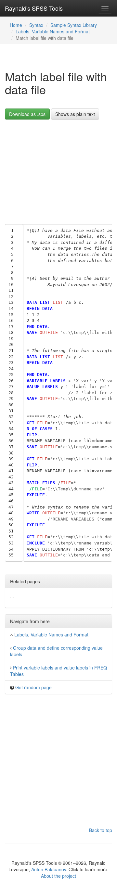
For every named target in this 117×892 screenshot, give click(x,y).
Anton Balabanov (48, 869)
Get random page (33, 687)
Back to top (100, 830)
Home (16, 25)
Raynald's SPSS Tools (34, 8)
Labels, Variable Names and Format (53, 31)
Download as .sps (27, 114)
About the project (58, 876)
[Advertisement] (58, 173)
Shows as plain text (75, 114)
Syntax (36, 25)
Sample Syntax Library (73, 25)
